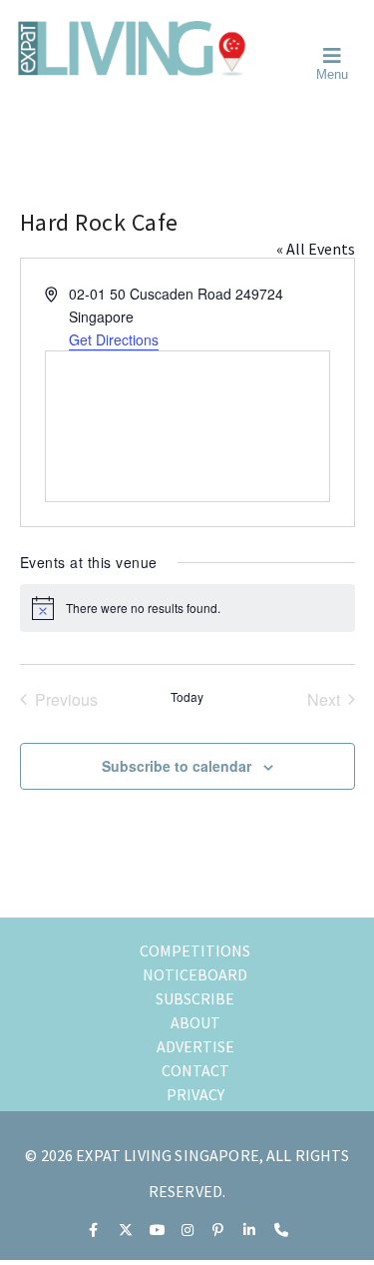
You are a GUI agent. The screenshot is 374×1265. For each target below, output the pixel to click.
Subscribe (195, 998)
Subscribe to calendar (176, 766)
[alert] (187, 608)
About (195, 1022)
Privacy (195, 1094)
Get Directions (114, 339)
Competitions (195, 950)
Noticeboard (195, 974)
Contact (195, 1070)
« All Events (315, 249)
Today (187, 697)
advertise (195, 1046)
